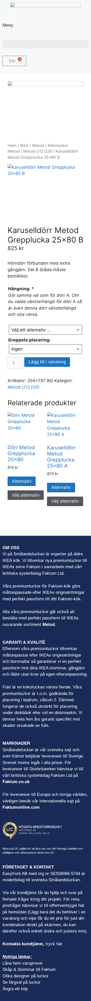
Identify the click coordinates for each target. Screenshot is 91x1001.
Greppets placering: (29, 339)
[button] (45, 44)
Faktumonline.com (21, 807)
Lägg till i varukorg (47, 361)
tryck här (54, 943)
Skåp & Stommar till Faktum (29, 969)
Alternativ (21, 481)
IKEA (24, 145)
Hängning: (21, 288)
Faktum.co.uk (16, 781)
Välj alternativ (25, 495)
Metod (38, 145)
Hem (12, 145)
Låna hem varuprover (23, 963)
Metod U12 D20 (37, 151)
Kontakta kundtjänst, (24, 943)
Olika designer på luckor (26, 976)
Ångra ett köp (15, 988)
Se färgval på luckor (21, 982)
